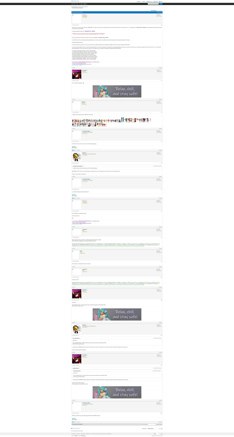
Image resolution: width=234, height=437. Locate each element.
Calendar (156, 1)
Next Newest (80, 424)
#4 (161, 141)
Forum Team (74, 433)
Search (144, 1)
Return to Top (88, 433)
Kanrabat (84, 70)
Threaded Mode (159, 12)
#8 (161, 237)
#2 (161, 80)
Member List (150, 1)
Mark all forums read (101, 433)
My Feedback (74, 147)
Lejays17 (84, 229)
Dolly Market (83, 433)
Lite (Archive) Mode (94, 433)
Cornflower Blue (86, 131)
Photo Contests (84, 6)
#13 (161, 365)
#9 (161, 261)
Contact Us (78, 433)
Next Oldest (75, 424)
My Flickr (74, 146)
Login (81, 3)
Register (84, 3)
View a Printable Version (76, 428)
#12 (161, 335)
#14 (161, 413)
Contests (79, 6)
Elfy (81, 251)
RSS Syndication (109, 433)
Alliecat (83, 102)
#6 (161, 189)
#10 (161, 277)
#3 (161, 112)
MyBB (76, 435)
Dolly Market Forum (74, 6)
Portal (139, 1)
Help (161, 1)
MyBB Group (83, 435)
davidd (83, 152)
